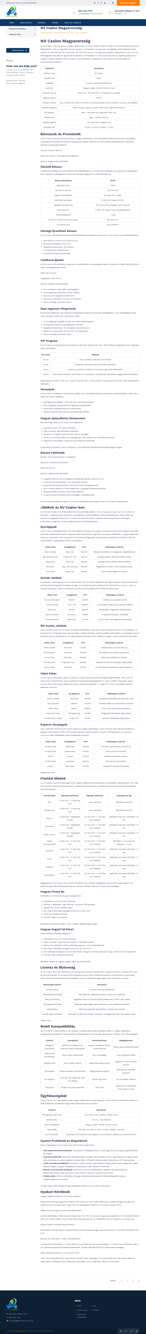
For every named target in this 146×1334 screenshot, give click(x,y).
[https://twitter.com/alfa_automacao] (94, 3)
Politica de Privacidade (81, 1315)
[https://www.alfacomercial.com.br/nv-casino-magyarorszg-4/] (133, 1281)
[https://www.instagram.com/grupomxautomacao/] (101, 3)
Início (12, 22)
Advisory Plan (15, 34)
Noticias (96, 1310)
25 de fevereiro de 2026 (64, 33)
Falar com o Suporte (128, 3)
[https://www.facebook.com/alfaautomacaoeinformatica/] (126, 1331)
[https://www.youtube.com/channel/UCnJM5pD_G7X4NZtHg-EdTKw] (104, 3)
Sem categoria (81, 33)
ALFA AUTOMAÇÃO (19, 1331)
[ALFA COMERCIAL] (11, 11)
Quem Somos (26, 22)
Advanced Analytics (17, 29)
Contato (55, 22)
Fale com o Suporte (73, 22)
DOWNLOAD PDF (18, 50)
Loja (94, 1306)
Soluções (42, 22)
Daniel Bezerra (46, 33)
